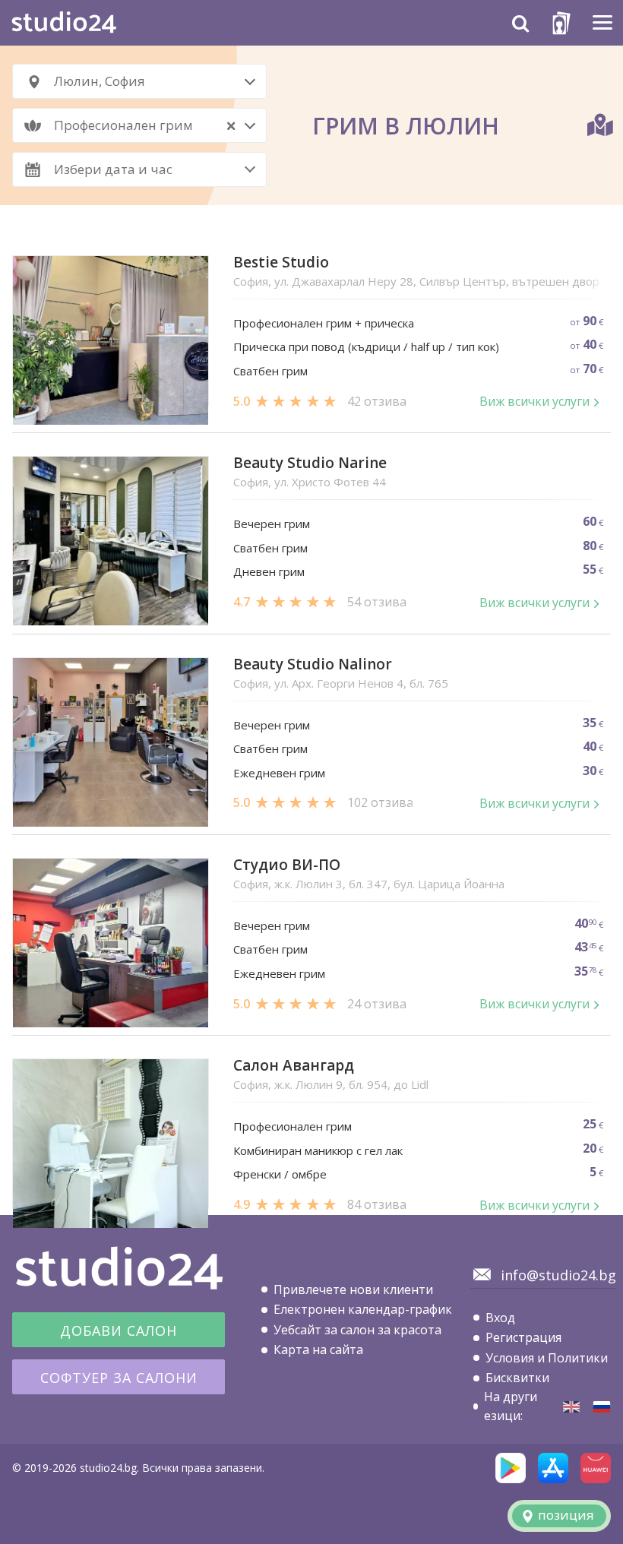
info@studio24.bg (558, 1275)
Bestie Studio (281, 262)
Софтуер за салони (119, 1377)
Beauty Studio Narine (310, 463)
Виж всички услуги (534, 401)
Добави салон (118, 1330)
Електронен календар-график (363, 1309)
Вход (500, 1317)
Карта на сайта (318, 1349)
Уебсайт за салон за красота (357, 1329)
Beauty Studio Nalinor (312, 664)
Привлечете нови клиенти (353, 1289)
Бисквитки (517, 1377)
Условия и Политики (546, 1357)
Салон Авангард (293, 1065)
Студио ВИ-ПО (286, 865)
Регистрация (523, 1337)
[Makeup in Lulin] (571, 1407)
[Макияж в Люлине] (602, 1407)
